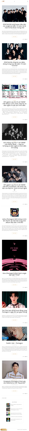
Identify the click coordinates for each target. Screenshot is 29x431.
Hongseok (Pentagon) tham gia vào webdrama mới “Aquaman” (14, 382)
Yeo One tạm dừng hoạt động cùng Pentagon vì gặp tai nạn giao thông (14, 311)
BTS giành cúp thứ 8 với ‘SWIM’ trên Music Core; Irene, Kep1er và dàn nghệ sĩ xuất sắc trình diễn (14, 103)
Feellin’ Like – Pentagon (14, 343)
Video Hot (14, 341)
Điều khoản (18, 429)
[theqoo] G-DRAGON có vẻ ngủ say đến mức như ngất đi (16, 405)
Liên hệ (21, 429)
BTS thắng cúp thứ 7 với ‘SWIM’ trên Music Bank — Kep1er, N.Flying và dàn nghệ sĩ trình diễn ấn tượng (14, 145)
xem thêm (14, 36)
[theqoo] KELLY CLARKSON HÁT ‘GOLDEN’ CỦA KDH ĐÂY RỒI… (14, 416)
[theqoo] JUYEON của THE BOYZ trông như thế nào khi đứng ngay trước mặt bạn (16, 409)
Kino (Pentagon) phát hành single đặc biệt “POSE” (14, 274)
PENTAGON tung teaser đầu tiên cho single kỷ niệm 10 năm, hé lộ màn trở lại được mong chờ (14, 26)
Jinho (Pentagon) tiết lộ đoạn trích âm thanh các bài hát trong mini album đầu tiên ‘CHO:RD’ (14, 220)
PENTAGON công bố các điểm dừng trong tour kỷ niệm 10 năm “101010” (14, 64)
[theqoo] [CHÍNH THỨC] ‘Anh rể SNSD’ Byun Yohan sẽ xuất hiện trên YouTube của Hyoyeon (16, 414)
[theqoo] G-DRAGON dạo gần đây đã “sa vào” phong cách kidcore (16, 420)
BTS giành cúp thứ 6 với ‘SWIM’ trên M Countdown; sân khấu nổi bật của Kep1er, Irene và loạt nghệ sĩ (14, 187)
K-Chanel (14, 100)
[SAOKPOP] (3, 1)
